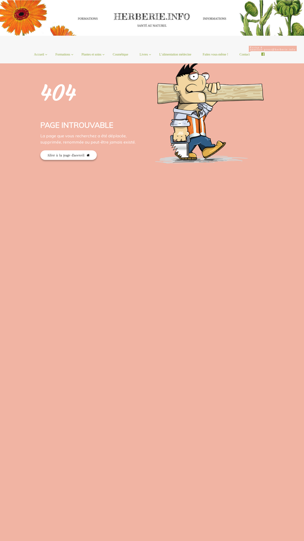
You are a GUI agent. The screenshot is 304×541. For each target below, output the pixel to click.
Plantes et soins (91, 54)
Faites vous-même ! (215, 54)
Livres (144, 54)
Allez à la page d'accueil (66, 155)
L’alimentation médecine (175, 54)
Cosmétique (120, 54)
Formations (62, 54)
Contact (246, 51)
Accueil (39, 54)
